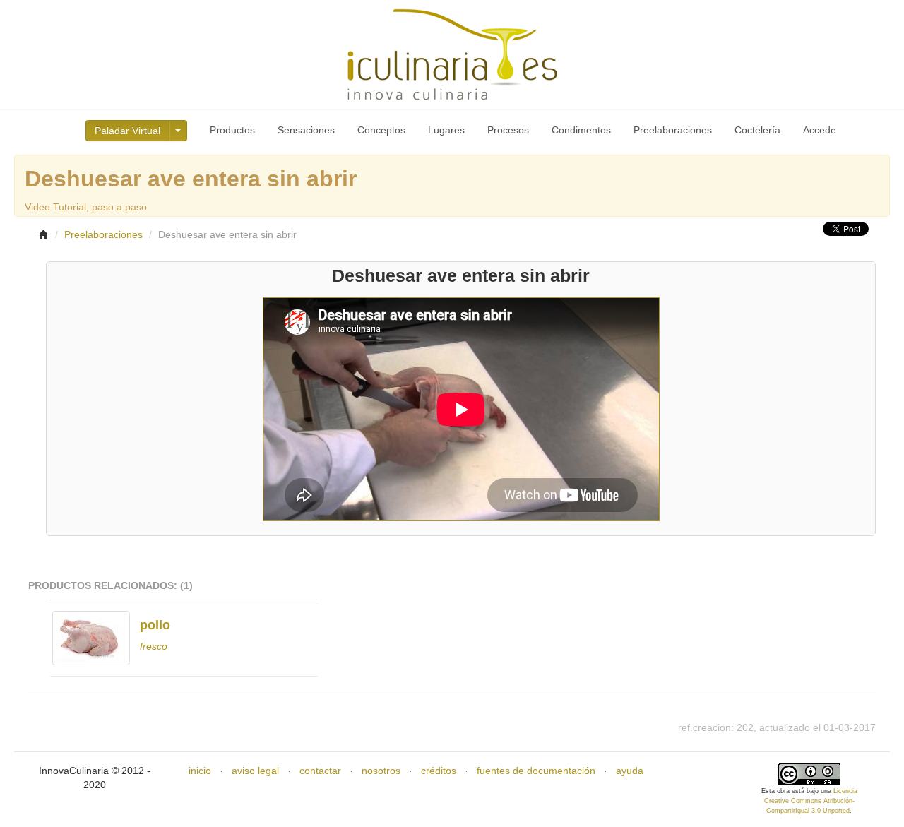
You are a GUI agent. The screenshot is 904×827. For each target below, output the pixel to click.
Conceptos (381, 130)
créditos (438, 770)
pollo (155, 625)
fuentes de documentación (536, 770)
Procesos (508, 130)
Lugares (446, 130)
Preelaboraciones (673, 130)
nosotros (381, 770)
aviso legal (255, 770)
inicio (200, 770)
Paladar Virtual (127, 130)
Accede (819, 130)
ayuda (629, 770)
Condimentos (581, 130)
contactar (320, 770)
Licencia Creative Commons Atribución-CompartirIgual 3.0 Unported (810, 800)
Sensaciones (306, 130)
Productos (232, 130)
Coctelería (757, 130)
